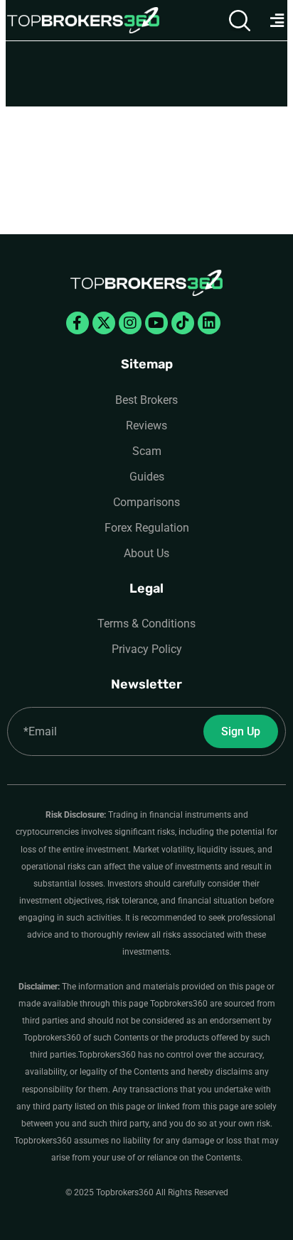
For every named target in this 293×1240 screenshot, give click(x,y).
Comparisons (146, 502)
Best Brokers (146, 400)
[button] (277, 20)
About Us (146, 553)
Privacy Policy (147, 649)
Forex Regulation (147, 527)
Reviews (146, 425)
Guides (146, 476)
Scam (146, 451)
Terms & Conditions (146, 623)
